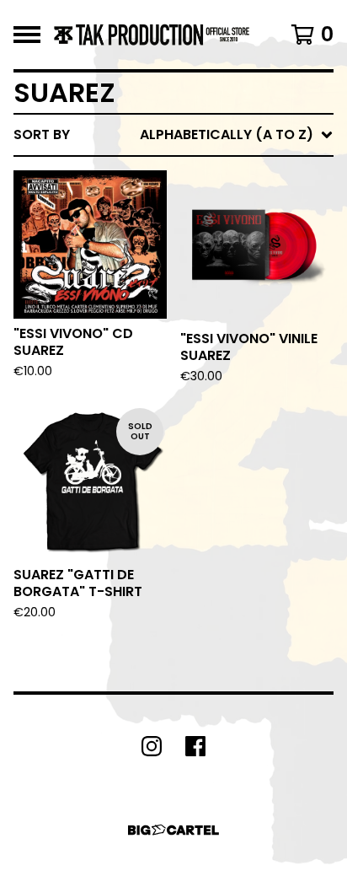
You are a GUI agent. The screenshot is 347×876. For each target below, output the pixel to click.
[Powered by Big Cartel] (173, 830)
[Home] (151, 34)
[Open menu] (26, 34)
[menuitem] (173, 135)
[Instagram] (151, 746)
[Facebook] (195, 746)
